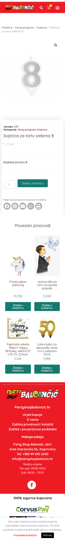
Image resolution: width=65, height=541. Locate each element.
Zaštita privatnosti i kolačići (32, 424)
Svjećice (42, 27)
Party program (24, 27)
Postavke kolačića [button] (25, 535)
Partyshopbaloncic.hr (32, 407)
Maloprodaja (33, 437)
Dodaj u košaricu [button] (18, 306)
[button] (41, 8)
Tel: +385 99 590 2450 (32, 454)
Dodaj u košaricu (33, 183)
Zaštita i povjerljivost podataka (33, 429)
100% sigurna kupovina (32, 498)
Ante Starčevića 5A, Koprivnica (32, 449)
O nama (32, 420)
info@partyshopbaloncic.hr (32, 459)
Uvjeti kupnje (32, 415)
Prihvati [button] (47, 535)
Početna (7, 27)
